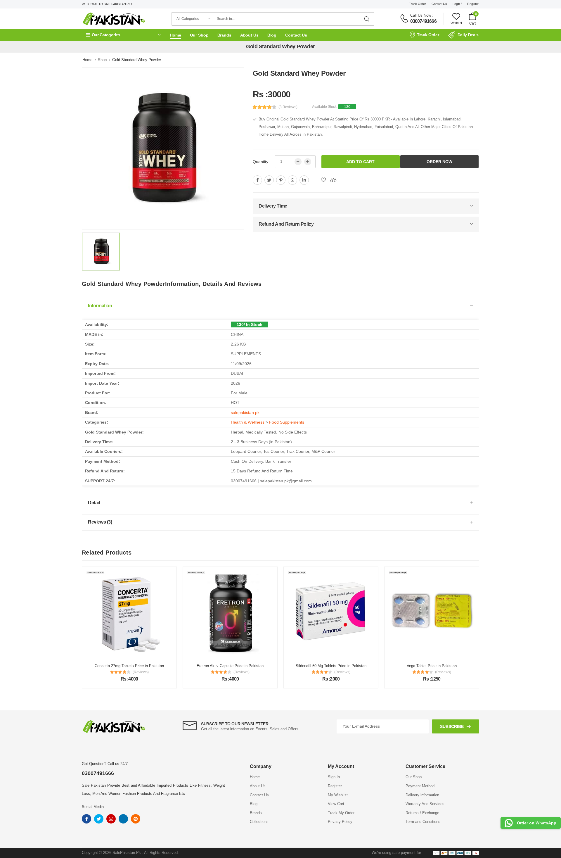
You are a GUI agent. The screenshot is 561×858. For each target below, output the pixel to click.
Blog (272, 35)
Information (100, 305)
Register (473, 4)
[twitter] (269, 180)
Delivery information (422, 795)
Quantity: (261, 161)
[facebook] (257, 180)
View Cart (336, 804)
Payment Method (420, 786)
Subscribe (452, 726)
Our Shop (199, 35)
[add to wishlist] (323, 180)
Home (175, 35)
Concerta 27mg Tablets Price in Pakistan (129, 666)
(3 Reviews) (287, 107)
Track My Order (341, 813)
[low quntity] (298, 161)
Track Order (417, 4)
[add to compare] (333, 180)
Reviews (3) (100, 521)
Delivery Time (273, 205)
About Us (249, 35)
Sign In (334, 777)
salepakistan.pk (245, 412)
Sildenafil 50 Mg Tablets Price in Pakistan (331, 666)
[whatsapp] (292, 180)
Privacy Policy (340, 821)
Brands (224, 35)
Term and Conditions (423, 821)
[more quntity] (307, 161)
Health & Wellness (247, 422)
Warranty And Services (425, 804)
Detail (94, 502)
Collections (259, 821)
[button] (123, 35)
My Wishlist (338, 795)
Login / (457, 4)
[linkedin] (304, 180)
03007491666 (423, 21)
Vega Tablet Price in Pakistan (432, 666)
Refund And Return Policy (286, 224)
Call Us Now (420, 15)
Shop (102, 60)
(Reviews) (141, 672)
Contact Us (439, 4)
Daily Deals (468, 34)
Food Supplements (286, 422)
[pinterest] (280, 180)
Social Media (93, 807)
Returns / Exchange (422, 813)
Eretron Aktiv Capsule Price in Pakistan (230, 666)
